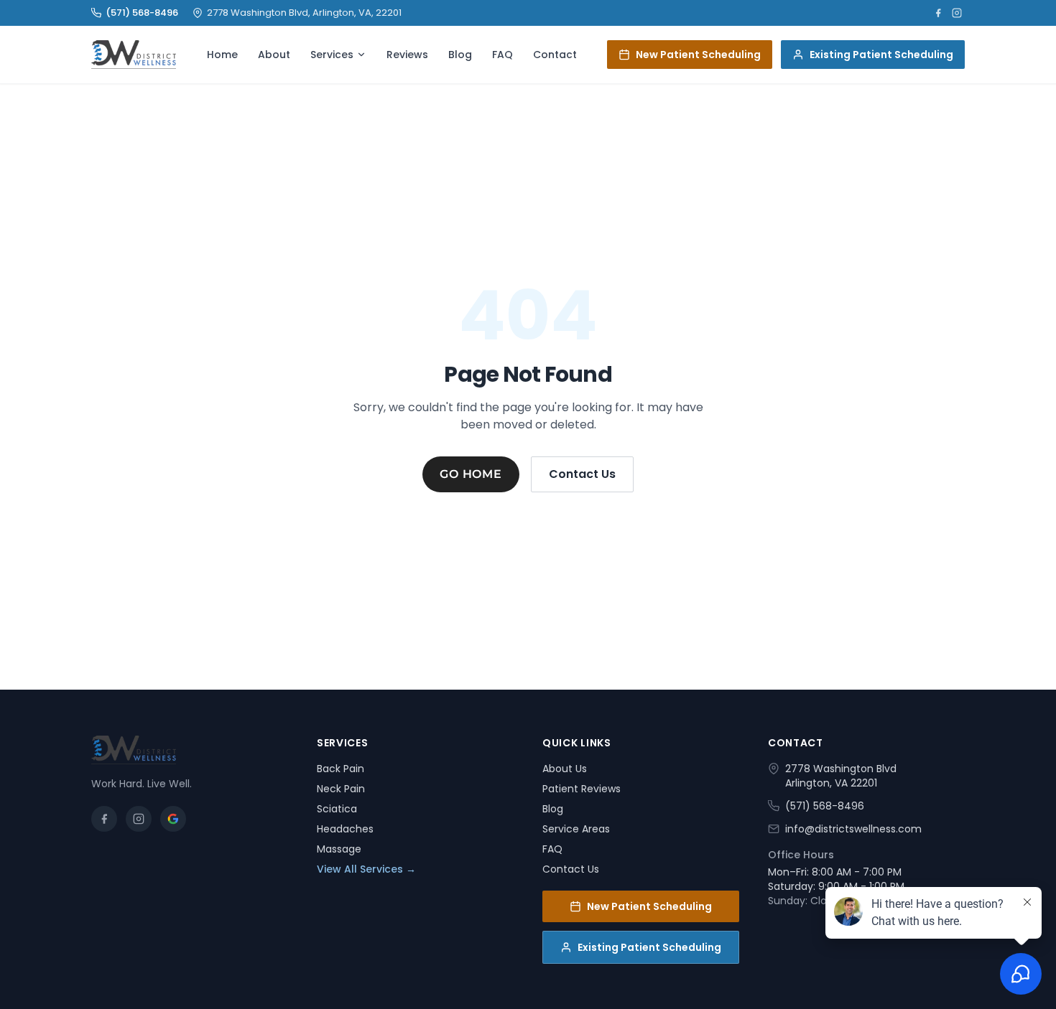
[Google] (173, 819)
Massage (339, 849)
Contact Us (582, 474)
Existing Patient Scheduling (881, 54)
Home (222, 54)
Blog (460, 54)
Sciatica (337, 809)
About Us (564, 768)
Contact (555, 54)
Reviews (407, 54)
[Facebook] (938, 13)
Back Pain (340, 768)
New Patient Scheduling (698, 54)
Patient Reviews (581, 789)
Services (331, 54)
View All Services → (366, 869)
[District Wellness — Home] (133, 54)
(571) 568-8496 (142, 13)
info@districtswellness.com (853, 829)
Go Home (471, 474)
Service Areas (576, 829)
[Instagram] (957, 13)
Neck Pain (341, 789)
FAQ (502, 54)
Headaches (345, 829)
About (274, 54)
